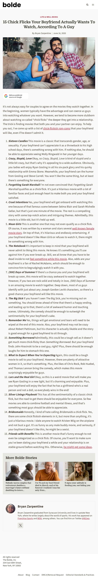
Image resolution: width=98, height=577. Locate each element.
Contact (35, 574)
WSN (39, 518)
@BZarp (85, 518)
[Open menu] (93, 5)
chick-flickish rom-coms (56, 128)
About (20, 574)
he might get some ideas (78, 447)
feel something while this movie (48, 259)
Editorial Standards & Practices (80, 574)
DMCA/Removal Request (53, 574)
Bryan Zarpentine (43, 33)
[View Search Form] (87, 5)
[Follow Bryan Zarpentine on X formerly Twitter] (20, 525)
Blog (28, 574)
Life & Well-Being (49, 17)
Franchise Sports (25, 518)
